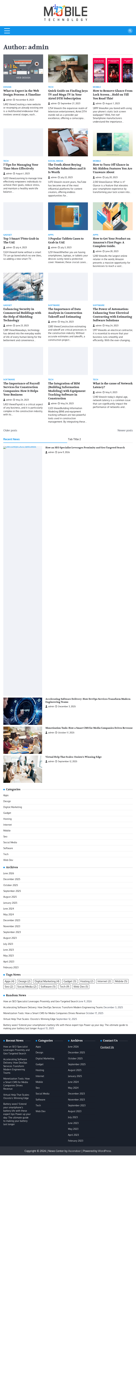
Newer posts (125, 430)
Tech (50, 87)
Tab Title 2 (74, 439)
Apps (51, 235)
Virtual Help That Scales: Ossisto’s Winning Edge (73, 757)
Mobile (97, 87)
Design (7, 87)
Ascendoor (74, 1151)
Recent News (11, 439)
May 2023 (8, 955)
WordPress (104, 1151)
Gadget (7, 235)
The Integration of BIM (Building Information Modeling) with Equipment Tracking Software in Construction (66, 391)
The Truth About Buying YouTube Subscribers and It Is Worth (67, 168)
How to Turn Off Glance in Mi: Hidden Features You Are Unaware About (112, 168)
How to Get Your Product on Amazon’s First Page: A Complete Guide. (112, 242)
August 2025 (10, 896)
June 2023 (8, 949)
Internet (7, 824)
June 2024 (8, 908)
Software (54, 305)
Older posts (10, 430)
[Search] (130, 30)
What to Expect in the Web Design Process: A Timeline (22, 92)
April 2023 (8, 961)
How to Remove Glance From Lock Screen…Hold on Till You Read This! (113, 94)
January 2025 (10, 902)
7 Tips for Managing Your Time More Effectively (20, 166)
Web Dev (8, 860)
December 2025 (11, 879)
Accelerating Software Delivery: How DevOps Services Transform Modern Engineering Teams (53, 1007)
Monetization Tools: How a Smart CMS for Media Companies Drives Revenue (89, 728)
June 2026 (8, 873)
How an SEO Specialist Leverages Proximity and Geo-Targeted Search (85, 447)
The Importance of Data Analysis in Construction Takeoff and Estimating (65, 312)
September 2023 (12, 932)
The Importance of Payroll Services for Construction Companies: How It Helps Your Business (21, 389)
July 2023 (8, 943)
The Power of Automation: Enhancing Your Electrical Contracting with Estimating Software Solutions (112, 314)
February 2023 (11, 967)
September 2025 (12, 891)
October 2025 (10, 885)
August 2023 (10, 937)
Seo (5, 836)
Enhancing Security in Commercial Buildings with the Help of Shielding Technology (22, 314)
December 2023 (11, 920)
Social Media (55, 161)
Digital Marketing (12, 807)
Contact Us (107, 1047)
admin (9, 99)
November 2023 (11, 926)
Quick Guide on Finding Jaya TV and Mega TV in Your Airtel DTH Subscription (68, 94)
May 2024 (8, 914)
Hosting (7, 818)
